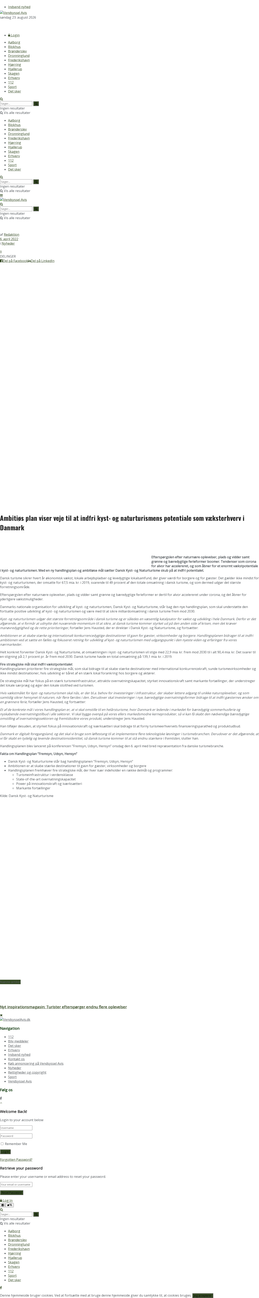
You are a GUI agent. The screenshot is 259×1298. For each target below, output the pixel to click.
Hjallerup (15, 69)
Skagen (13, 73)
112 (11, 82)
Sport (12, 87)
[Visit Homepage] (13, 13)
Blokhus (14, 47)
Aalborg (14, 42)
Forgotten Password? (16, 1159)
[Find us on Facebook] (1, 24)
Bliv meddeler (18, 1041)
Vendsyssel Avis (20, 1081)
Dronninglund (19, 55)
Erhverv (14, 78)
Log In (7, 1200)
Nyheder (8, 243)
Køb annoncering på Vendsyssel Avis (36, 1063)
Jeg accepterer (203, 1295)
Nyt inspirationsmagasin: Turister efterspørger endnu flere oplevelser (63, 1006)
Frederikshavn (19, 60)
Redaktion (11, 234)
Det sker (14, 91)
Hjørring (14, 64)
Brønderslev (17, 51)
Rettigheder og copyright (27, 1072)
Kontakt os (16, 1059)
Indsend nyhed (19, 7)
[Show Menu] (1, 195)
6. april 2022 (9, 239)
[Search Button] (1, 99)
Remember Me (16, 1144)
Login (15, 35)
